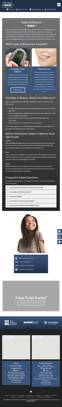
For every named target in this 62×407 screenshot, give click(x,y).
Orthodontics (30, 395)
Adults (8, 166)
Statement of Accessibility (44, 397)
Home (7, 395)
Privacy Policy (21, 397)
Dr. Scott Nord (14, 39)
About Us (13, 395)
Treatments (39, 395)
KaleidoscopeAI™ (31, 401)
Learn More (18, 90)
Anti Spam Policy (31, 397)
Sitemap (13, 397)
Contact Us (54, 395)
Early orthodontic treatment (14, 143)
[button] (58, 4)
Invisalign (46, 395)
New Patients (21, 395)
